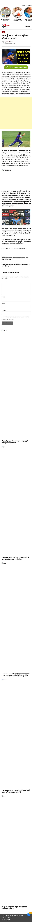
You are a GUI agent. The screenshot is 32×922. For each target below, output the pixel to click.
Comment (4, 281)
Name (3, 297)
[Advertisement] (16, 113)
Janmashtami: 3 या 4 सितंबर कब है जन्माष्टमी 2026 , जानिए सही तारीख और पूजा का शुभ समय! (15, 675)
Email (3, 303)
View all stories (27, 5)
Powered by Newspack (7, 917)
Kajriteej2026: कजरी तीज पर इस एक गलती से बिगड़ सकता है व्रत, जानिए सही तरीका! (15, 558)
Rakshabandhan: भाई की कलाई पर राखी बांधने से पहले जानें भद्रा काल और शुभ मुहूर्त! (16, 791)
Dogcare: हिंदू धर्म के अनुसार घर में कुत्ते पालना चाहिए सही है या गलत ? (14, 908)
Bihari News (9, 42)
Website (4, 310)
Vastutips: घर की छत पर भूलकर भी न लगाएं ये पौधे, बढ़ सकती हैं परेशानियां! (15, 442)
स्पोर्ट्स (3, 32)
